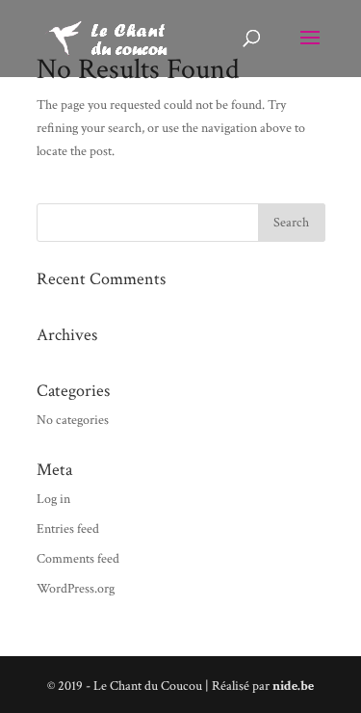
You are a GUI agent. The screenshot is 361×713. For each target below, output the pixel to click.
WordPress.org (76, 588)
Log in (53, 499)
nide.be (293, 686)
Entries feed (68, 529)
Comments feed (78, 559)
